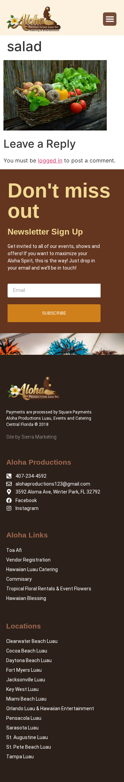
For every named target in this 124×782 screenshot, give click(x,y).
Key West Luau (22, 689)
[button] (109, 19)
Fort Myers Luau (24, 670)
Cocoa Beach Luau (26, 651)
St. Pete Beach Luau (28, 747)
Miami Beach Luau (26, 699)
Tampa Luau (20, 756)
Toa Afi (14, 550)
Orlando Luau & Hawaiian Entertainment (50, 708)
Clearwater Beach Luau (32, 641)
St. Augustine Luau (27, 737)
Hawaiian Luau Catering (32, 569)
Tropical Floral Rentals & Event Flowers (48, 588)
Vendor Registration (28, 560)
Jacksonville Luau (25, 679)
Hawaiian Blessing (26, 598)
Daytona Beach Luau (29, 660)
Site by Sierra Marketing (31, 437)
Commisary (19, 579)
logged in (50, 160)
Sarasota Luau (22, 727)
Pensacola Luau (23, 718)
